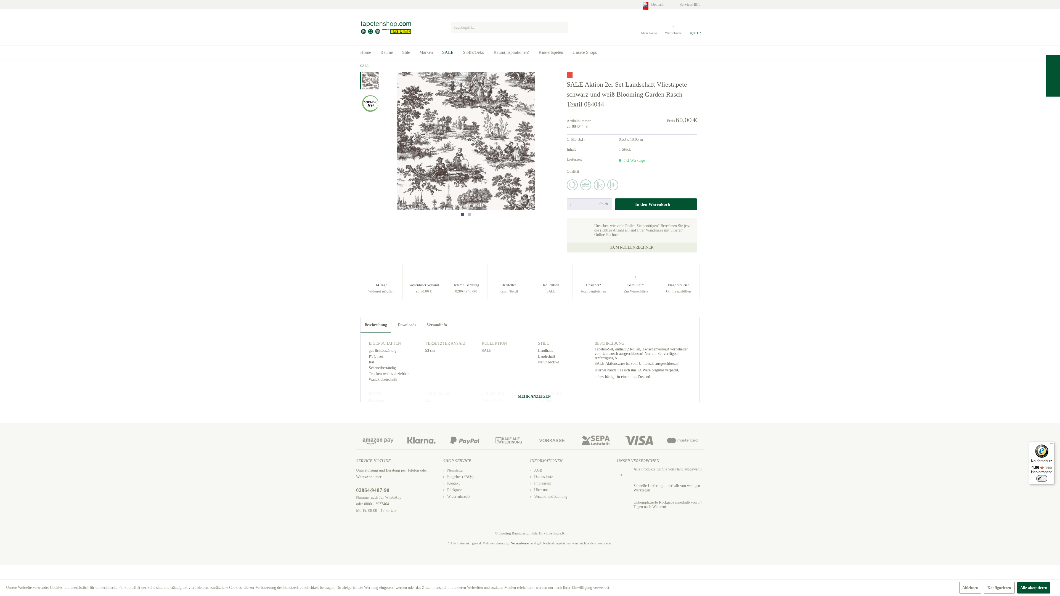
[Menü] (1051, 444)
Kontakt (453, 483)
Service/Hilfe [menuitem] (690, 4)
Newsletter (455, 470)
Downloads (407, 325)
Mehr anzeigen (534, 396)
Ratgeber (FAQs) (460, 477)
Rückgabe (454, 490)
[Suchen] (563, 27)
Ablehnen (970, 588)
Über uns (541, 490)
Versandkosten (520, 543)
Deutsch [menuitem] (658, 4)
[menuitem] (509, 26)
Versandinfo (437, 325)
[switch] (1041, 478)
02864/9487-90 (372, 490)
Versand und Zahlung (550, 496)
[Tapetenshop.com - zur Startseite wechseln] (386, 27)
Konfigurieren (999, 588)
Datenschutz (543, 477)
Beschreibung (376, 325)
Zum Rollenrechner (631, 247)
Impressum (542, 483)
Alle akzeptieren (1033, 588)
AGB (538, 470)
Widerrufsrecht (458, 496)
